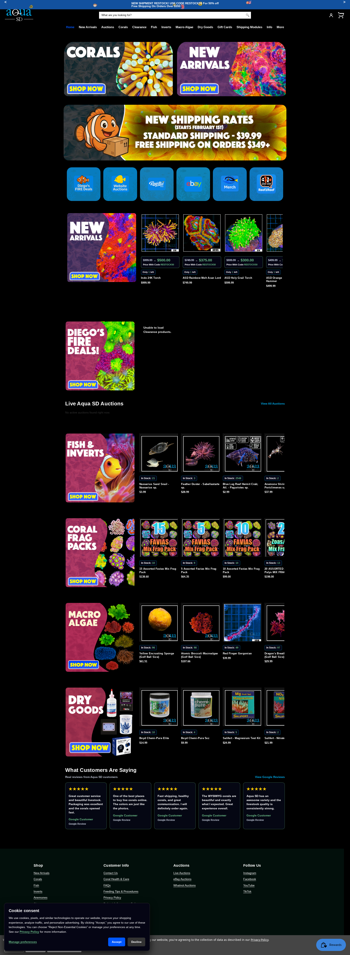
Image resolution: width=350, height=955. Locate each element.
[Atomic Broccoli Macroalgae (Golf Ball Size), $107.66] (159, 623)
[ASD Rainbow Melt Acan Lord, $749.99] (160, 233)
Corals (123, 27)
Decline (136, 941)
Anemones (40, 897)
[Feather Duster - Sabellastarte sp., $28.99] (159, 453)
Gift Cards (225, 27)
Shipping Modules (249, 27)
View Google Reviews (270, 777)
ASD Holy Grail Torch (196, 277)
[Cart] (341, 15)
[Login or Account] (331, 15)
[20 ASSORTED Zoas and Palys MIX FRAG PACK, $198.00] (243, 538)
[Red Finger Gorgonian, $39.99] (201, 623)
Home (70, 27)
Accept (117, 941)
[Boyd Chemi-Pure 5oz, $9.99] (159, 707)
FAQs (107, 885)
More (280, 27)
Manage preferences (23, 941)
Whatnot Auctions (184, 885)
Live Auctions (181, 873)
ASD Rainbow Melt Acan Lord (160, 277)
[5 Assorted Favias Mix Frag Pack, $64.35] (159, 538)
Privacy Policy (112, 897)
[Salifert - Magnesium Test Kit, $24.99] (201, 707)
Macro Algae (184, 27)
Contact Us (111, 873)
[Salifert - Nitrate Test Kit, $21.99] (243, 707)
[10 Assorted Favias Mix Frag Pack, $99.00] (201, 538)
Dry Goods (205, 27)
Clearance (139, 27)
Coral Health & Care (116, 879)
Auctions (107, 27)
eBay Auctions (182, 879)
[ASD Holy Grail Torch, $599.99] (202, 233)
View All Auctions (273, 403)
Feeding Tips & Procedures (121, 891)
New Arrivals (88, 27)
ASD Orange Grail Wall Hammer (239, 279)
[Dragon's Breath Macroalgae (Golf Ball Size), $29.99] (243, 623)
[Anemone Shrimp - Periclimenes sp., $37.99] (243, 453)
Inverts (166, 27)
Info (269, 27)
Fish (154, 27)
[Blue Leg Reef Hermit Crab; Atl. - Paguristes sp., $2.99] (201, 453)
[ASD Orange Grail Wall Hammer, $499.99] (243, 233)
